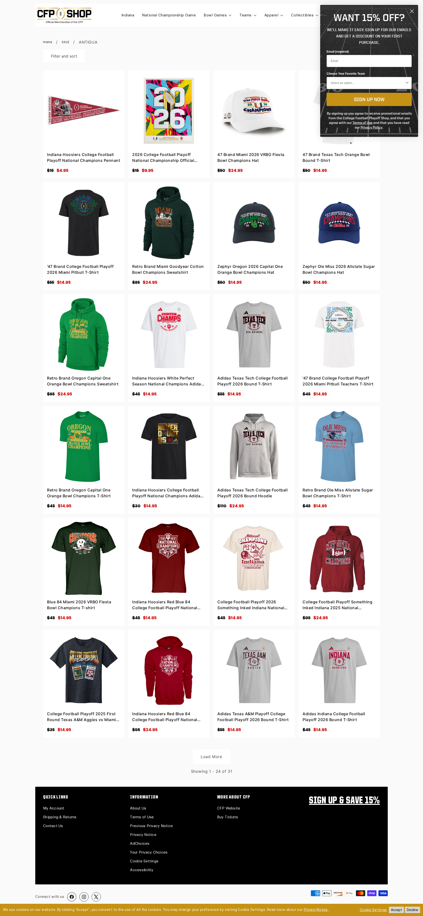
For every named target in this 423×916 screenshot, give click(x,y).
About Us (138, 808)
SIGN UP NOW (369, 99)
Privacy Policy (371, 127)
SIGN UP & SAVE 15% (344, 801)
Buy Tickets (227, 817)
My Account (53, 808)
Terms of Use (142, 817)
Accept (396, 910)
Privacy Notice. (316, 910)
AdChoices (139, 843)
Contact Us (53, 826)
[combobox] (368, 83)
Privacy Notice (143, 835)
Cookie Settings (144, 861)
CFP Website (228, 808)
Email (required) (338, 51)
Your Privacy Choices (148, 852)
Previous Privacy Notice (151, 826)
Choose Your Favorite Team (346, 73)
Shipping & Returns (60, 817)
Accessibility (141, 870)
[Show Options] (407, 83)
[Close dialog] (412, 11)
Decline (412, 910)
